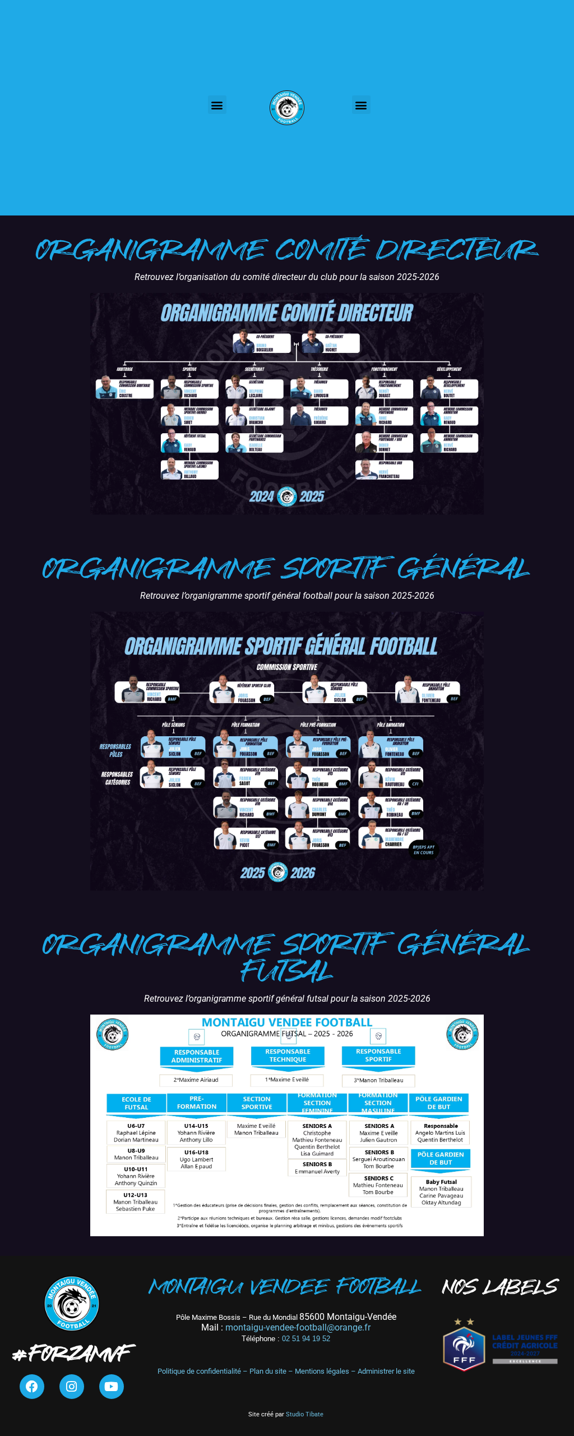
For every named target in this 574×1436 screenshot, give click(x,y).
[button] (217, 104)
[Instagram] (71, 1386)
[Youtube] (111, 1386)
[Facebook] (32, 1386)
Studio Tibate (303, 1414)
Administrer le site (386, 1371)
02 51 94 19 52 (286, 1338)
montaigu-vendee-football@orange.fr (298, 1327)
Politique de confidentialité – (203, 1371)
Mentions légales (322, 1371)
